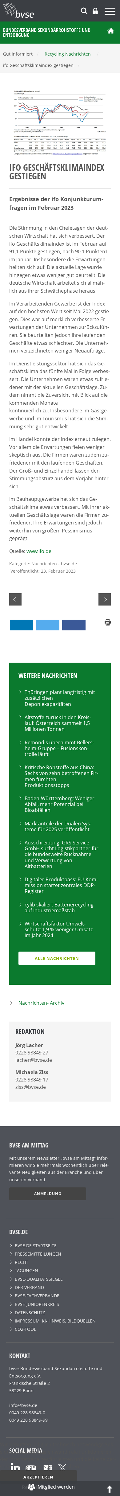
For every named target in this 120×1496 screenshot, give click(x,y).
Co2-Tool (25, 1329)
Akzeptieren (38, 1477)
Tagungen (26, 1270)
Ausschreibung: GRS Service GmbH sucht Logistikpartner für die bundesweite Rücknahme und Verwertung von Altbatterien (61, 854)
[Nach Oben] (109, 1488)
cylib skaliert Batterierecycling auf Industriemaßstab (59, 907)
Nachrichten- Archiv (41, 1002)
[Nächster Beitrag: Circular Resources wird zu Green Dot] (104, 599)
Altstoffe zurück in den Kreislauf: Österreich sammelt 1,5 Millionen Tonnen (58, 723)
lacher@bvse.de (33, 1060)
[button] (21, 625)
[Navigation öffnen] (111, 12)
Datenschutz (30, 1312)
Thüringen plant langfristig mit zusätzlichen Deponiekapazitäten (60, 698)
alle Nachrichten (57, 958)
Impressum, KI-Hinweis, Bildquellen (55, 1321)
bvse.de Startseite (36, 1246)
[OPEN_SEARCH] (84, 10)
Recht (21, 1262)
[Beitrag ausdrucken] (108, 621)
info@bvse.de (23, 1405)
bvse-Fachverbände (37, 1296)
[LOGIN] (95, 11)
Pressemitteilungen (38, 1254)
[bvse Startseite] (111, 32)
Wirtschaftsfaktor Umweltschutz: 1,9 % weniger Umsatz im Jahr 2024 (59, 929)
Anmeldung (48, 1193)
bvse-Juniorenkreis (37, 1304)
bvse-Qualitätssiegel (38, 1279)
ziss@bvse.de (30, 1087)
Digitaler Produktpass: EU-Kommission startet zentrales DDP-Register (61, 885)
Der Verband (29, 1287)
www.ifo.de (38, 551)
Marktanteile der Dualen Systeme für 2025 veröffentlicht (58, 826)
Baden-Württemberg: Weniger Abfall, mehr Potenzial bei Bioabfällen (59, 804)
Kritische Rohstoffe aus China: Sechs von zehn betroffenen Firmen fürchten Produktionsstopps (61, 776)
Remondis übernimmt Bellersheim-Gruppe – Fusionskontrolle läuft (59, 748)
